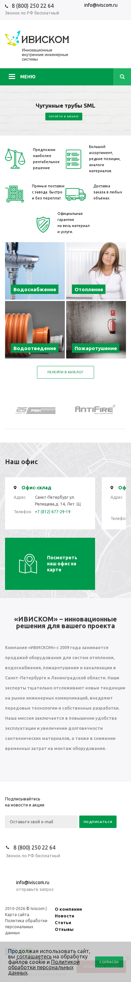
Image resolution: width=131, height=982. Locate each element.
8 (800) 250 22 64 (33, 6)
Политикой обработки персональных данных (44, 967)
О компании (68, 909)
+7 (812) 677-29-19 (53, 511)
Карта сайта (17, 914)
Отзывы (64, 929)
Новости (64, 915)
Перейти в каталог (64, 116)
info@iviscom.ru (101, 5)
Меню (28, 76)
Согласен (109, 962)
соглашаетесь (34, 956)
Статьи (63, 922)
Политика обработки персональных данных (26, 926)
